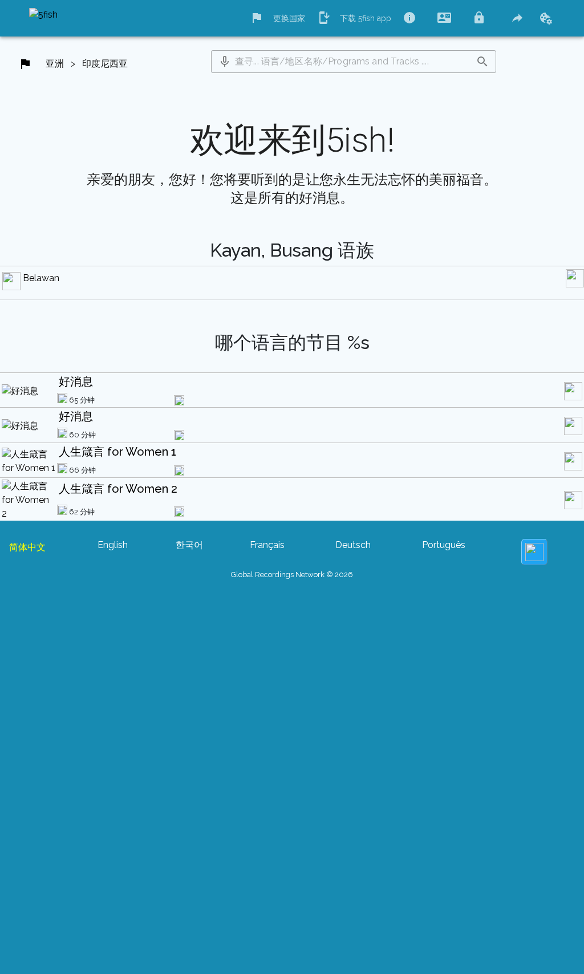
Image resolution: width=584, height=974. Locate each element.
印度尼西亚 (105, 63)
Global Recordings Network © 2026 (292, 574)
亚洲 (55, 63)
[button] (225, 61)
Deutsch (353, 544)
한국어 (189, 544)
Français (267, 544)
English (113, 544)
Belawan (41, 278)
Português (443, 544)
